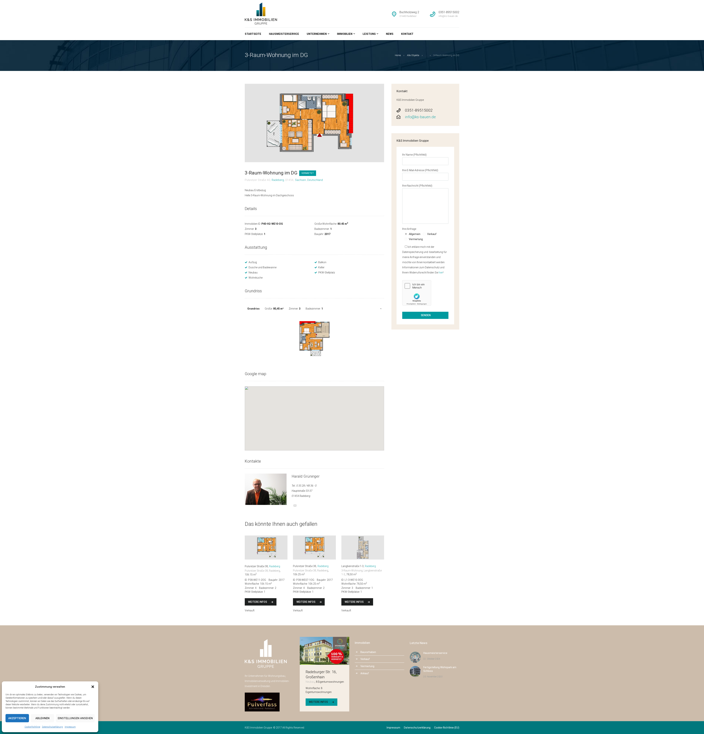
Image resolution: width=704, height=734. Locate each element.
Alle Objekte (413, 55)
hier (441, 272)
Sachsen (300, 180)
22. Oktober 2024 (431, 659)
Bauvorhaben (368, 652)
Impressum (70, 727)
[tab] (314, 308)
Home (398, 55)
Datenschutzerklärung (52, 727)
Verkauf (365, 659)
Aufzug (253, 262)
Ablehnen (42, 718)
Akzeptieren (17, 718)
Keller (321, 267)
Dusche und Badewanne (262, 267)
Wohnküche (256, 277)
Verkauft (249, 610)
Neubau (253, 272)
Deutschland (315, 180)
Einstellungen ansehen (75, 718)
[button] (93, 687)
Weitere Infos (257, 601)
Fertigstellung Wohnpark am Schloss (439, 669)
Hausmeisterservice (435, 653)
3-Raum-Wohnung (352, 570)
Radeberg (278, 180)
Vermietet (307, 173)
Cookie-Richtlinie (32, 727)
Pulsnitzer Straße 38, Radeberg (262, 570)
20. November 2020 (432, 676)
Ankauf (364, 673)
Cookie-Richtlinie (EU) (446, 727)
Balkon (322, 262)
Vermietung (367, 666)
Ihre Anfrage (409, 228)
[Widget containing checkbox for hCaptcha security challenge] (416, 293)
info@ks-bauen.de (420, 117)
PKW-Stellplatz (326, 272)
